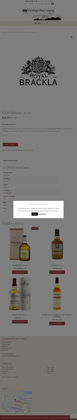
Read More (42, 214)
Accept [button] (35, 214)
